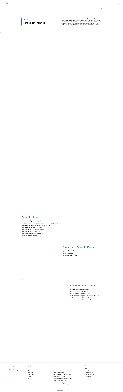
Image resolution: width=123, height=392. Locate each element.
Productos (82, 8)
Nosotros (106, 4)
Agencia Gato (60, 390)
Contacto (113, 4)
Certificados (111, 8)
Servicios (90, 8)
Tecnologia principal (101, 8)
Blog (118, 8)
